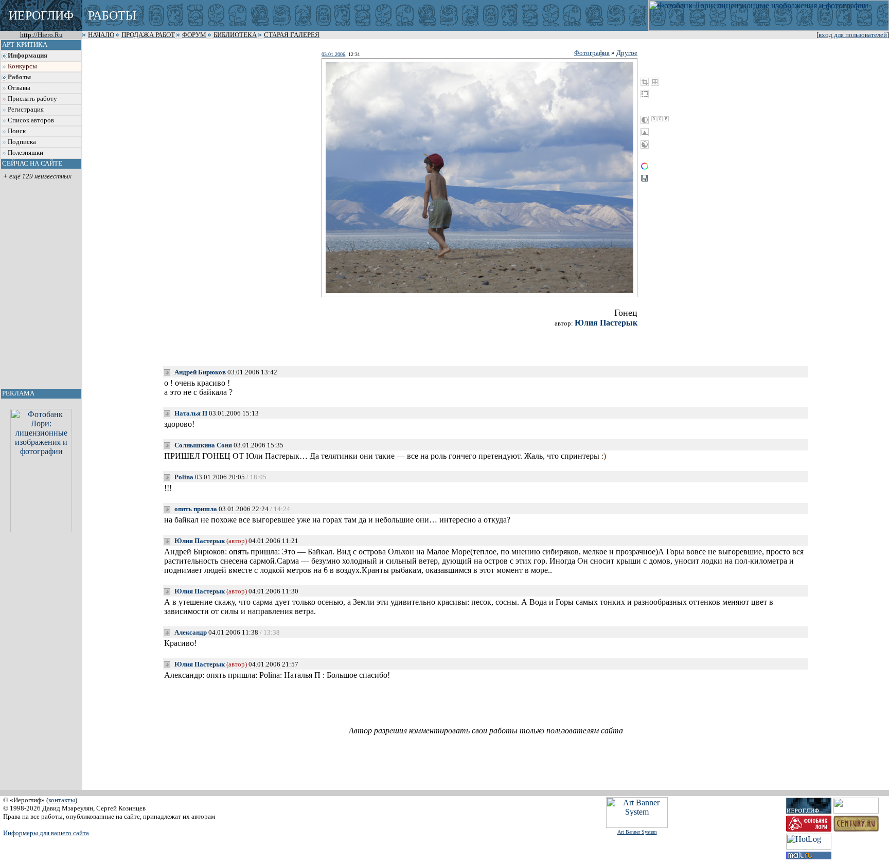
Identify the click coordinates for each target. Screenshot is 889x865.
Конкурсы (22, 66)
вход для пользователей (853, 35)
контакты (61, 800)
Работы (19, 77)
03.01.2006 (333, 54)
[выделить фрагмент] (645, 94)
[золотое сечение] (655, 82)
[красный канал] (654, 119)
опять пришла (195, 509)
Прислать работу (32, 98)
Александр (190, 632)
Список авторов (31, 120)
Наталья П (190, 413)
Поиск (17, 131)
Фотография (592, 53)
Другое (626, 53)
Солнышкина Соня (203, 445)
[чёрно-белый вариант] (645, 120)
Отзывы (19, 88)
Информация (27, 55)
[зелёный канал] (660, 119)
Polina (183, 477)
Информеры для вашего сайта (46, 833)
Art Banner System (637, 832)
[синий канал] (666, 119)
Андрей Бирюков (200, 372)
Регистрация (26, 109)
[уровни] (645, 132)
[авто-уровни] (645, 144)
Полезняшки (25, 152)
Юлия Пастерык (606, 322)
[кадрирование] (645, 82)
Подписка (22, 142)
